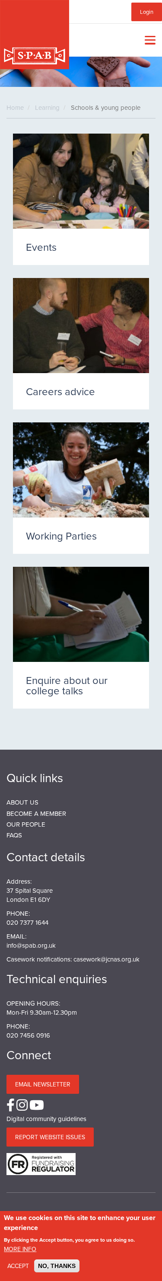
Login (146, 12)
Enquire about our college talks (67, 685)
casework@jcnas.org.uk (106, 959)
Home (15, 107)
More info (20, 1249)
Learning (47, 107)
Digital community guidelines (46, 1118)
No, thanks (57, 1265)
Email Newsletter (42, 1084)
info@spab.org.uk (31, 945)
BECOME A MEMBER (36, 813)
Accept (18, 1266)
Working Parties (61, 535)
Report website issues (50, 1137)
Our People (25, 824)
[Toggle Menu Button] (148, 40)
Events (41, 247)
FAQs (14, 835)
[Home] (34, 34)
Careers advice (60, 391)
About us (22, 802)
